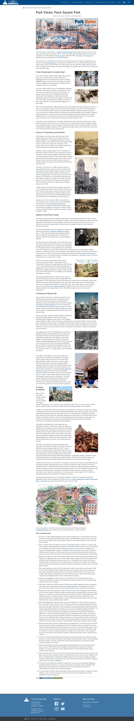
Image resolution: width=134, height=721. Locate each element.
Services (64, 2)
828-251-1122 (37, 709)
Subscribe (87, 706)
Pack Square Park (50, 63)
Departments (77, 2)
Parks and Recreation (57, 678)
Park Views (49, 678)
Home (28, 719)
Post (41, 678)
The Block (48, 207)
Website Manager (38, 711)
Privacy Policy (43, 719)
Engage (111, 2)
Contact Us (36, 712)
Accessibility (52, 719)
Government (101, 2)
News (119, 2)
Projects (90, 2)
